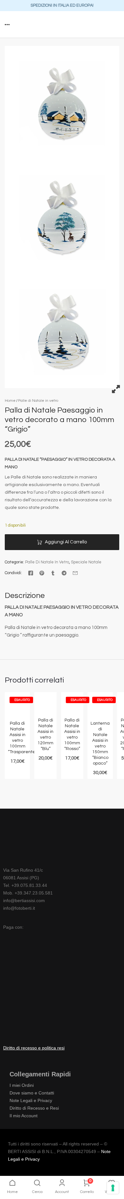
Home (10, 401)
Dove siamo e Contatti (32, 1092)
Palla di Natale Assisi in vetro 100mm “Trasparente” (17, 737)
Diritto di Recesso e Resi (34, 1108)
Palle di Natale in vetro (38, 401)
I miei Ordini (22, 1085)
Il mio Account (24, 1115)
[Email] (75, 573)
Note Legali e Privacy (31, 1100)
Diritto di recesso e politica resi (34, 1047)
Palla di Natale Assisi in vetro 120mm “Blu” (45, 734)
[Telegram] (64, 573)
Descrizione (25, 596)
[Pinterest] (41, 573)
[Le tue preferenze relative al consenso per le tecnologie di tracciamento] (113, 1188)
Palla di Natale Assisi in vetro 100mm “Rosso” (72, 734)
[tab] (25, 596)
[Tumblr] (53, 573)
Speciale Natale (86, 562)
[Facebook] (30, 573)
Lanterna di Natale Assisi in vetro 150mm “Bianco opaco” (100, 743)
